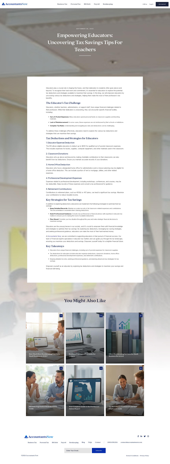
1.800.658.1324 (112, 442)
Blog (83, 442)
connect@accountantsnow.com (131, 442)
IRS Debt (87, 4)
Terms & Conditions (132, 456)
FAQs (90, 442)
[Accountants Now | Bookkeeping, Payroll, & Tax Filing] (39, 436)
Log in (151, 4)
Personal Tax (75, 4)
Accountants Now (54, 236)
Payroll (96, 4)
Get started (162, 4)
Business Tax (62, 4)
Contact (98, 442)
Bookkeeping (108, 4)
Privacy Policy (144, 456)
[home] (19, 4)
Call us (145, 4)
